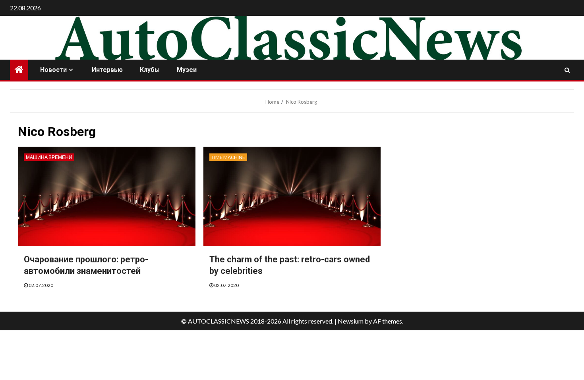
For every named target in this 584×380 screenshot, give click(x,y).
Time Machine (228, 157)
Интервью (107, 70)
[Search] (567, 70)
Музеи (187, 70)
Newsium (351, 321)
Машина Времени (49, 157)
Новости (53, 70)
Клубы (150, 70)
